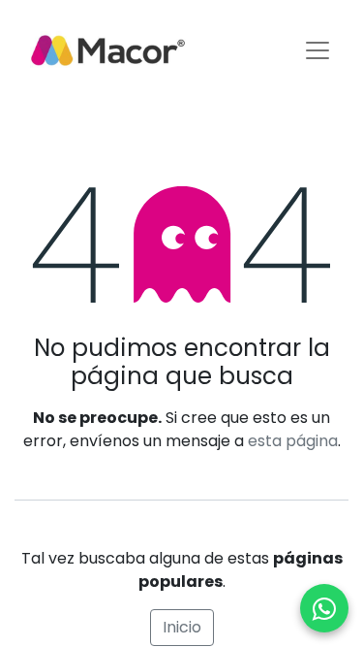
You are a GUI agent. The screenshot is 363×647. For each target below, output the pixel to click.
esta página (293, 441)
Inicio (182, 627)
